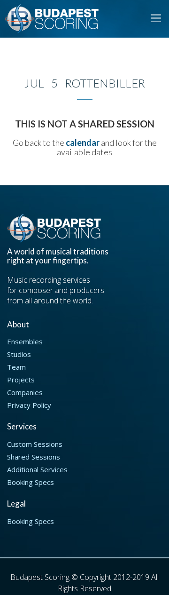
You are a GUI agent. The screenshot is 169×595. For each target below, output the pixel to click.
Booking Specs (30, 482)
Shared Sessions (33, 456)
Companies (25, 392)
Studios (19, 354)
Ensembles (25, 341)
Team (16, 367)
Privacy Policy (29, 405)
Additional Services (37, 469)
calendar (83, 142)
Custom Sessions (34, 444)
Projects (21, 379)
